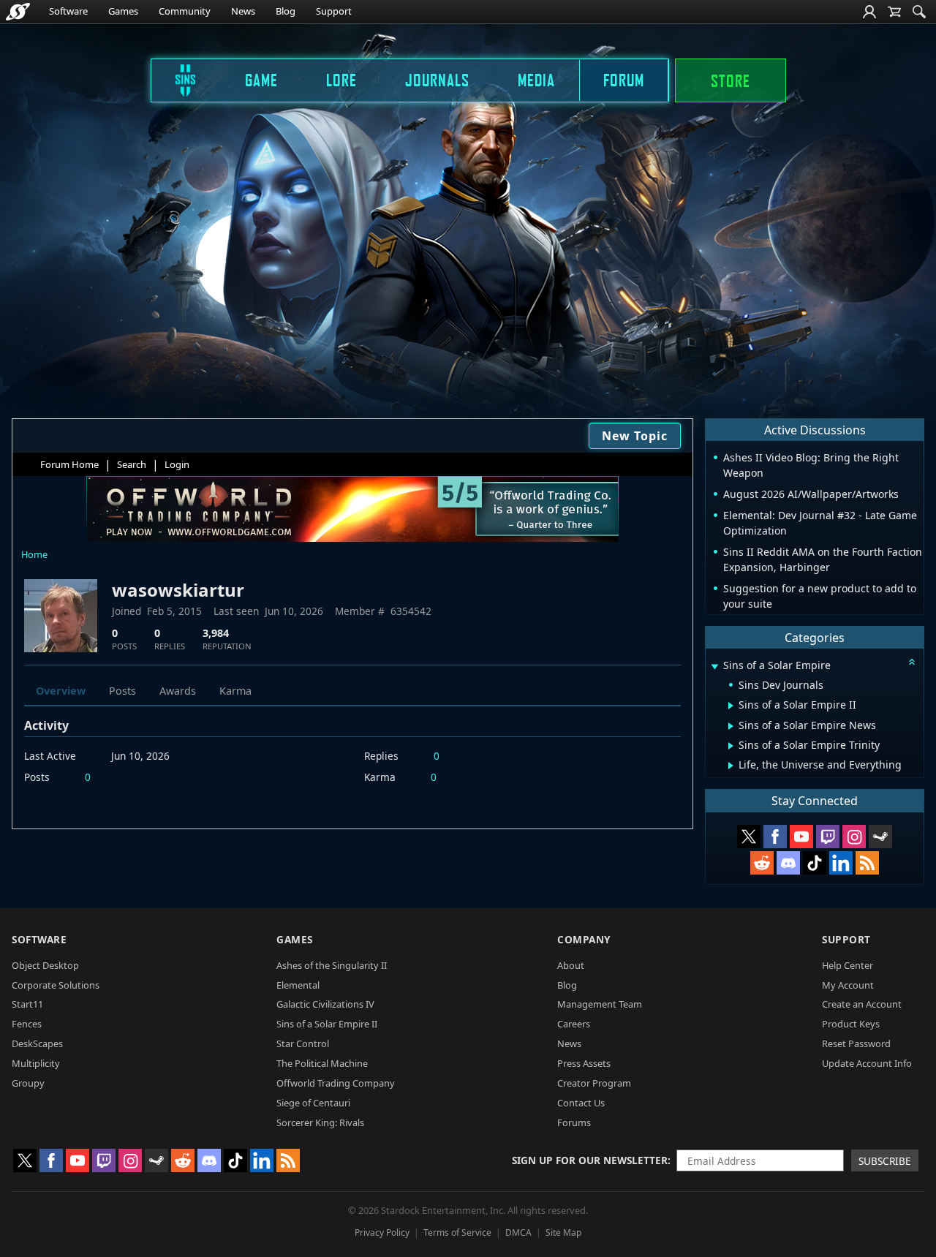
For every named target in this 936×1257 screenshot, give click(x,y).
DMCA (518, 1232)
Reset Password (856, 1043)
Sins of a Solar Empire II (326, 1023)
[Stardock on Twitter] (749, 836)
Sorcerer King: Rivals (320, 1122)
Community (185, 11)
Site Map (563, 1232)
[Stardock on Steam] (880, 836)
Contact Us (581, 1102)
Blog (285, 11)
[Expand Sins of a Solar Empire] (714, 666)
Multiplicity (36, 1063)
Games (123, 11)
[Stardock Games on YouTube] (801, 836)
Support (334, 11)
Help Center (847, 965)
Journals (437, 79)
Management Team (599, 1004)
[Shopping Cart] (894, 11)
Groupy (28, 1083)
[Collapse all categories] (912, 661)
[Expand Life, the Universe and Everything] (730, 765)
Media (536, 79)
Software (68, 11)
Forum (623, 79)
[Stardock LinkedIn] (841, 863)
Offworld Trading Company (335, 1083)
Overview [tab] (61, 691)
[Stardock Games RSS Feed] (867, 863)
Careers (573, 1023)
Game (261, 79)
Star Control (302, 1043)
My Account (848, 985)
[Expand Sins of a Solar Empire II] (730, 705)
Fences (27, 1023)
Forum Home (69, 464)
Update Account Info (867, 1063)
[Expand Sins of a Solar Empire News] (730, 726)
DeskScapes (37, 1043)
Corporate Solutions (55, 985)
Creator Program (594, 1083)
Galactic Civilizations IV (325, 1004)
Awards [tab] (177, 691)
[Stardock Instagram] (854, 836)
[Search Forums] (919, 11)
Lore (341, 79)
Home (34, 554)
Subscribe (884, 1161)
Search (131, 464)
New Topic (635, 436)
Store (730, 80)
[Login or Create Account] (869, 11)
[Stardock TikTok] (814, 863)
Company (584, 939)
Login (177, 464)
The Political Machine (322, 1063)
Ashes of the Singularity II (331, 965)
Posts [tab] (122, 691)
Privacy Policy (382, 1232)
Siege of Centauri (313, 1102)
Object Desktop (45, 965)
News (243, 11)
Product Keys (851, 1023)
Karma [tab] (235, 691)
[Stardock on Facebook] (775, 836)
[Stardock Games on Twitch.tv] (828, 836)
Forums (574, 1122)
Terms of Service (457, 1232)
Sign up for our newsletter (590, 1160)
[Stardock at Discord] (788, 863)
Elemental (298, 985)
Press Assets (584, 1063)
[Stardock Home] (18, 11)
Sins (175, 79)
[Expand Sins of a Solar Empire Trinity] (730, 746)
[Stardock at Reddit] (762, 863)
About (570, 965)
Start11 (27, 1004)
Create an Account (862, 1004)
